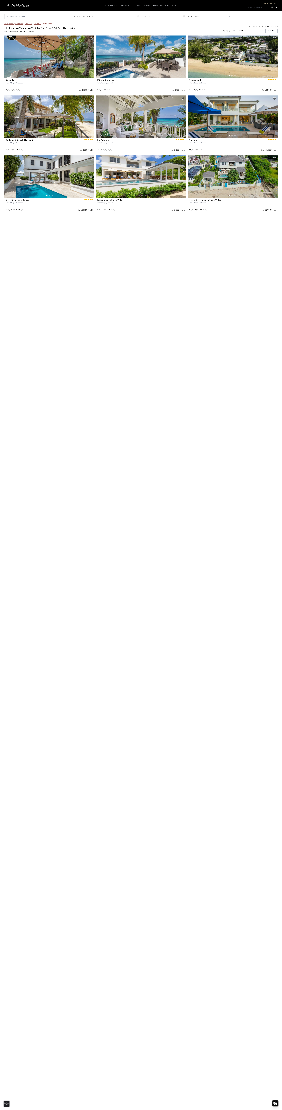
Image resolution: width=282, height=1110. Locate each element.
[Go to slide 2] (47, 75)
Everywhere (9, 24)
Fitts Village (47, 24)
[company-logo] (17, 5)
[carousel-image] (49, 57)
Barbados (28, 24)
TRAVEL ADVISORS (161, 5)
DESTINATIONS (111, 5)
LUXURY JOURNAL (142, 5)
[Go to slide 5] (52, 75)
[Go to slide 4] (142, 75)
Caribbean (19, 24)
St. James (37, 24)
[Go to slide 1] (46, 75)
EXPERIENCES (126, 5)
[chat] (275, 1103)
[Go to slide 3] (49, 75)
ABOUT (174, 5)
